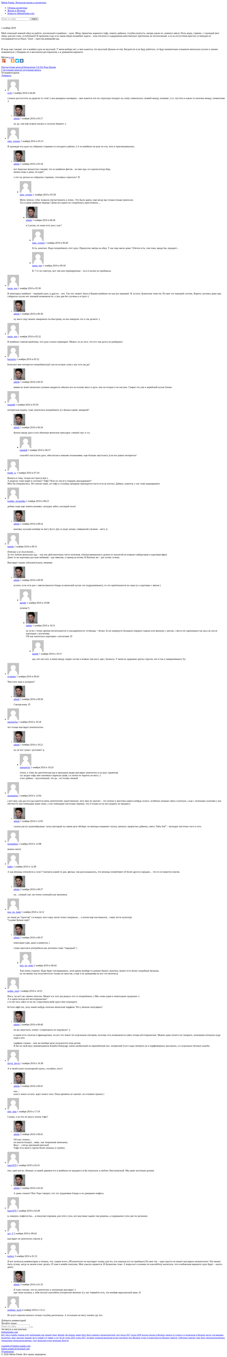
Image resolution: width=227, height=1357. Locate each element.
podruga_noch (14, 1310)
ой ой (62, 1338)
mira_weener (13, 141)
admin (17, 118)
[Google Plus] (4, 61)
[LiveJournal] (8, 61)
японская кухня (45, 1340)
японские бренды (61, 1340)
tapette (10, 546)
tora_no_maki (14, 912)
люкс (13, 1338)
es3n (9, 93)
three (84, 1335)
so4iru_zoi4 (13, 991)
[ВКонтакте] (21, 61)
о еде (11, 57)
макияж (28, 1338)
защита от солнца (173, 1335)
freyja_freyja (13, 1063)
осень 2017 (81, 1338)
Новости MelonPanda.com (20, 13)
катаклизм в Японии (195, 1335)
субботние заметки (186, 1338)
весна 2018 (136, 1335)
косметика (6, 1338)
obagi (54, 1335)
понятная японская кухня (106, 1338)
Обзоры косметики (17, 7)
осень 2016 (70, 1338)
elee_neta (12, 1111)
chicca (8, 1335)
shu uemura (70, 1335)
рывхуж (173, 1338)
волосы (145, 1335)
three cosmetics (93, 1335)
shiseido (61, 1335)
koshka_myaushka (16, 501)
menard (48, 1335)
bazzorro (11, 359)
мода (34, 1338)
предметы (123, 1338)
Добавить (6, 75)
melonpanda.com (9, 1332)
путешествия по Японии (158, 1338)
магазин (20, 1338)
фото (203, 1338)
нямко (50, 1338)
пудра (143, 1338)
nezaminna (12, 795)
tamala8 (11, 404)
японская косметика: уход (25, 1340)
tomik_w (11, 472)
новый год (42, 1338)
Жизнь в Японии (16, 10)
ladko (10, 866)
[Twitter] (17, 61)
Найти (34, 19)
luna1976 (12, 1165)
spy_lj (10, 1233)
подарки (90, 1338)
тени (198, 1338)
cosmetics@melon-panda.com (15, 1346)
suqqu (78, 1335)
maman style (23, 1335)
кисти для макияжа (214, 1335)
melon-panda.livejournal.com (15, 1348)
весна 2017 (126, 1335)
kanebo (14, 1335)
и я (183, 1335)
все (3, 1335)
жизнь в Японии (157, 1335)
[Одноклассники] (13, 61)
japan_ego (37, 265)
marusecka (12, 722)
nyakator (11, 676)
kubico (10, 1256)
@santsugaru (7, 1351)
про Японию (134, 1338)
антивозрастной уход (110, 1335)
